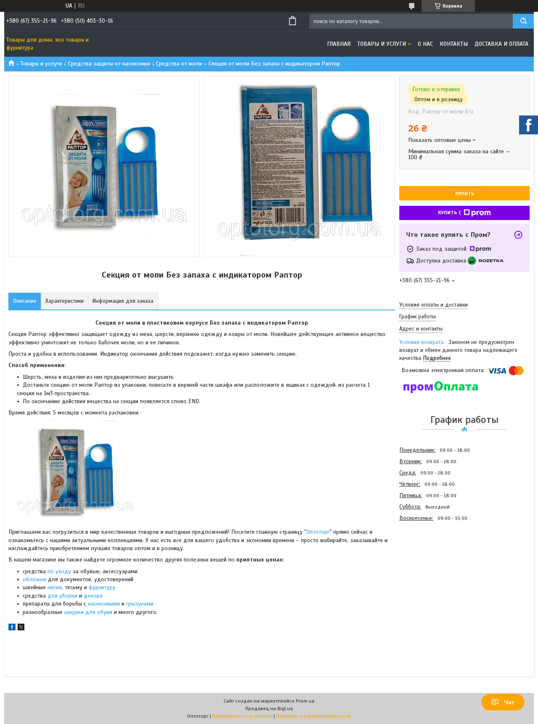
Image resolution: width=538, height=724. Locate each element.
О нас (425, 43)
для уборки (62, 595)
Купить (464, 194)
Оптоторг (318, 531)
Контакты (454, 43)
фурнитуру (102, 587)
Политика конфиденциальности (313, 716)
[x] (21, 628)
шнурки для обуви (88, 612)
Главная (339, 43)
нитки (54, 587)
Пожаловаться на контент (242, 716)
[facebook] (12, 628)
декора (93, 595)
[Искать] (523, 21)
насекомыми (104, 603)
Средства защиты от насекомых (109, 63)
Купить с (450, 212)
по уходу (60, 571)
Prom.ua (305, 701)
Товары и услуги (381, 43)
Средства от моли (179, 63)
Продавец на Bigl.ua (269, 708)
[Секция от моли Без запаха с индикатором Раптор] (429, 569)
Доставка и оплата (501, 43)
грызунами (139, 603)
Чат (509, 702)
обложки (34, 579)
